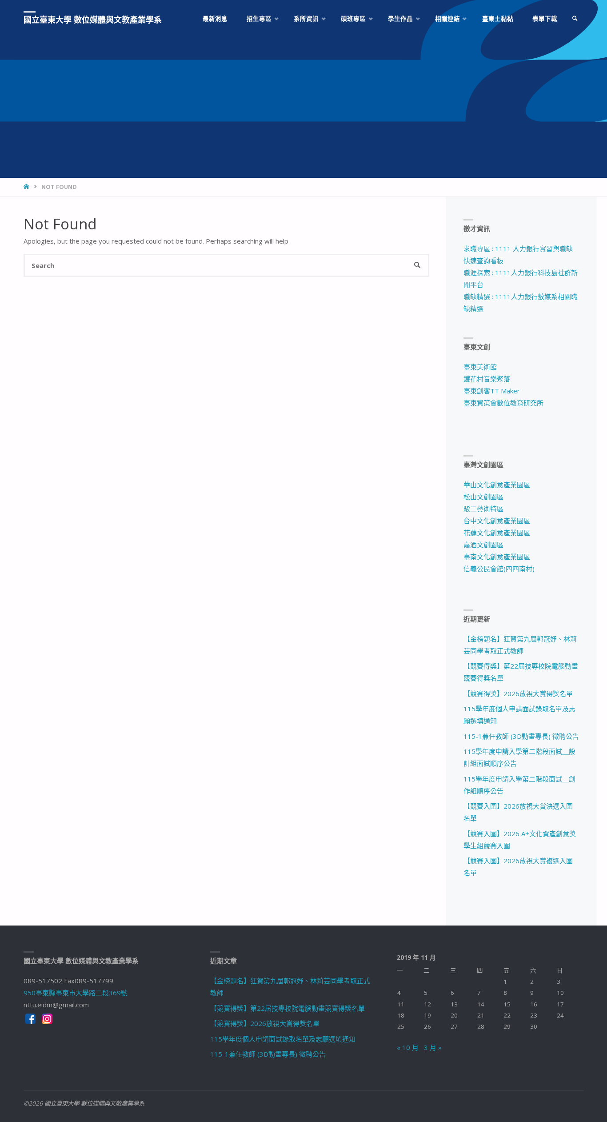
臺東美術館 (480, 366)
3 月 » (433, 1047)
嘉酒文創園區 (483, 544)
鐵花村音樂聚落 (486, 378)
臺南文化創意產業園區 (496, 556)
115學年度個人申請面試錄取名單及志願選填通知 (282, 1038)
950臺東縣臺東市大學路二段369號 (76, 992)
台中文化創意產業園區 (496, 520)
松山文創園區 (483, 496)
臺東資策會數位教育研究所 (503, 402)
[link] (575, 19)
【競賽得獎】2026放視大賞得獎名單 (518, 693)
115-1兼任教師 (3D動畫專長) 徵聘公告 (521, 736)
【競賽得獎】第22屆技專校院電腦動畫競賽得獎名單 (287, 1008)
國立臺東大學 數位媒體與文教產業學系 (93, 19)
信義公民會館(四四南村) (499, 568)
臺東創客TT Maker (491, 390)
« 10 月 (408, 1047)
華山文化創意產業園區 (496, 484)
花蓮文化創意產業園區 (496, 532)
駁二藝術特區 (483, 508)
